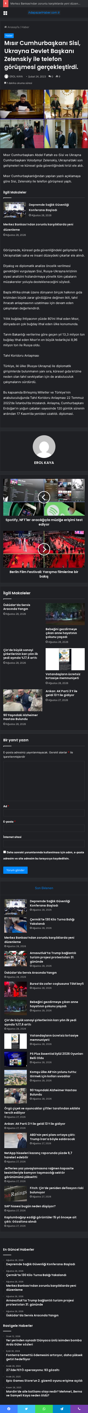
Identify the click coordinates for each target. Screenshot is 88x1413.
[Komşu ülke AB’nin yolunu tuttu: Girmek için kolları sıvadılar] (15, 1077)
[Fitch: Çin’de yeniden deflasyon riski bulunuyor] (15, 1193)
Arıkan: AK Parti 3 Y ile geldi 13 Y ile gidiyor (61, 693)
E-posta (9, 821)
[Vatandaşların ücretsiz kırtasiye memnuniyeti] (65, 659)
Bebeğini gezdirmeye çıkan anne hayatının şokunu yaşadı (61, 633)
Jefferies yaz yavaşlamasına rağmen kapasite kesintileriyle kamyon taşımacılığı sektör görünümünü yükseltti (39, 1172)
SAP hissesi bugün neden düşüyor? (30, 1206)
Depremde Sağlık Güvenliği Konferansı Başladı (50, 903)
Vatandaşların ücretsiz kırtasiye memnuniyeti (63, 676)
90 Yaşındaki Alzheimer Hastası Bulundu (20, 717)
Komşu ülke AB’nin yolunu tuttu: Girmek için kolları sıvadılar (53, 1074)
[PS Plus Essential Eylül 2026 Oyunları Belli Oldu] (15, 1059)
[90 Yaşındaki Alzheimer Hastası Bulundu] (22, 700)
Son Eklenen (44, 888)
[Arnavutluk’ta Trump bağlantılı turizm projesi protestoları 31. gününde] (15, 958)
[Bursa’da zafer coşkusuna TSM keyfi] (15, 989)
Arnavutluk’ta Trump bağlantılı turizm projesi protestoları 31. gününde (53, 957)
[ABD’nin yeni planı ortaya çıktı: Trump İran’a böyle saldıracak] (15, 1140)
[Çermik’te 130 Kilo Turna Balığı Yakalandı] (15, 925)
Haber (25, 27)
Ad (6, 806)
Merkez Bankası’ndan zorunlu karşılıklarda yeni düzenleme (47, 3)
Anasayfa (13, 27)
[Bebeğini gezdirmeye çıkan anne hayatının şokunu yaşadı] (65, 614)
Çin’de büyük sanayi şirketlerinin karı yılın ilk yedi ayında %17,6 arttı (20, 654)
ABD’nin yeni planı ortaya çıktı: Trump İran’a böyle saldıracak (52, 1137)
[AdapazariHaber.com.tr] (44, 12)
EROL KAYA (16, 76)
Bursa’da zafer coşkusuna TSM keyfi (57, 984)
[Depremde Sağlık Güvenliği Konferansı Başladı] (14, 209)
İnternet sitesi (12, 837)
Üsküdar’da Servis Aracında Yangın (16, 607)
